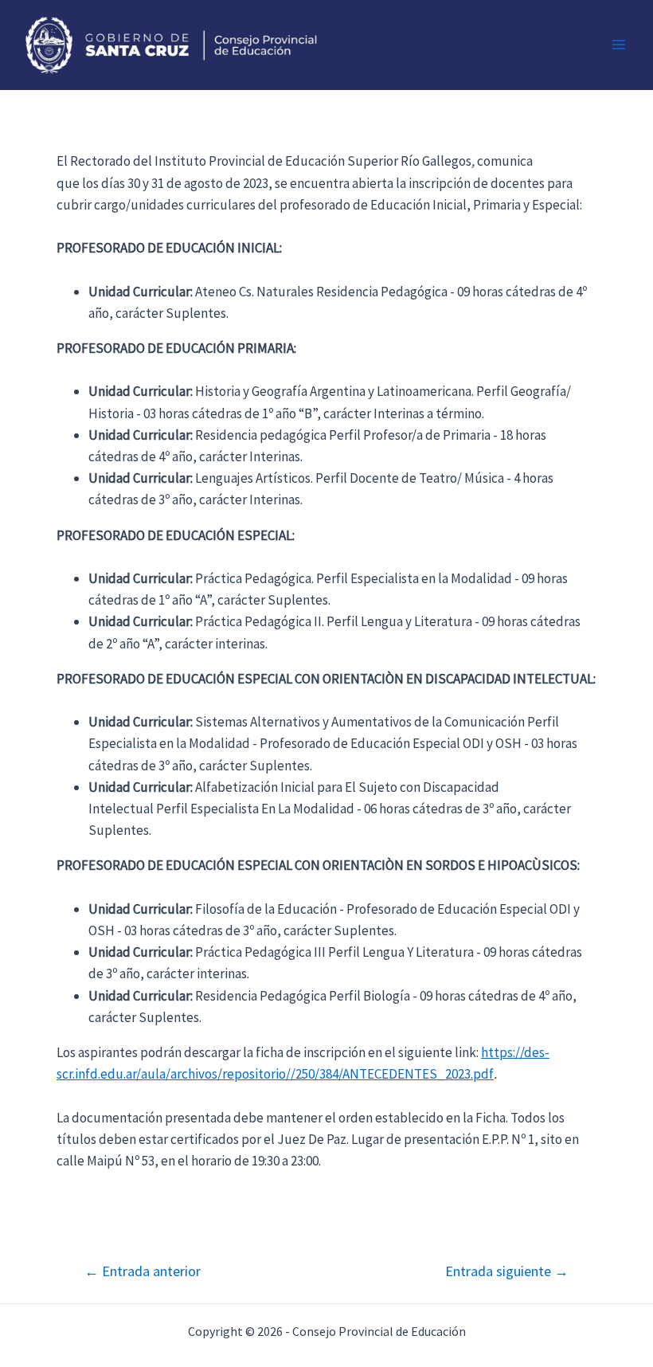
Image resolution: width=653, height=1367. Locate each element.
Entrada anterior (142, 1271)
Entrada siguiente (507, 1271)
